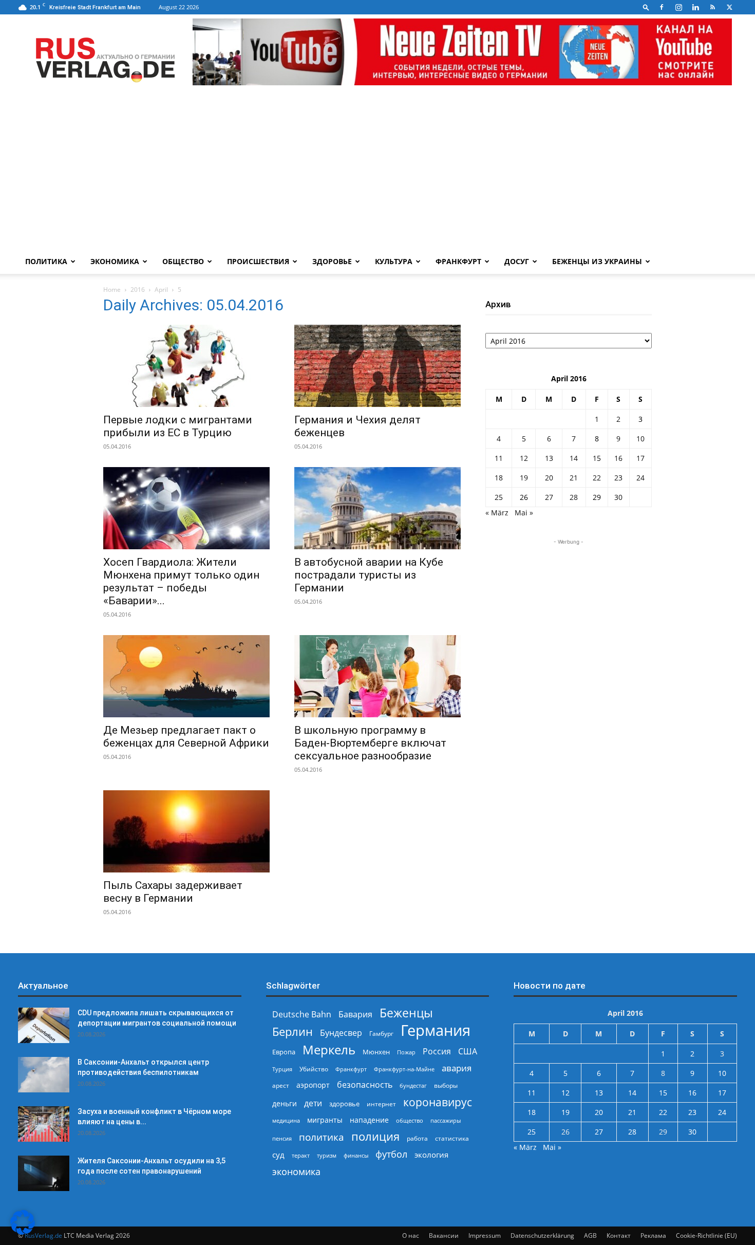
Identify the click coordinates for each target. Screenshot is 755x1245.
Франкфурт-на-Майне (404, 1069)
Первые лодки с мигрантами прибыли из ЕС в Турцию (177, 426)
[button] (646, 7)
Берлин (292, 1031)
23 (618, 477)
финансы (356, 1155)
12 (524, 458)
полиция (375, 1136)
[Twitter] (729, 7)
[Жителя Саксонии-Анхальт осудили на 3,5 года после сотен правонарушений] (43, 1173)
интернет (381, 1104)
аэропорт (313, 1085)
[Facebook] (661, 7)
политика (321, 1136)
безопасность (364, 1085)
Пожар (406, 1052)
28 (574, 497)
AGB (590, 1235)
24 (640, 477)
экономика (296, 1171)
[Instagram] (678, 7)
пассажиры (445, 1120)
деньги (284, 1103)
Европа (283, 1052)
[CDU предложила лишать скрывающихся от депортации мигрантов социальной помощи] (43, 1025)
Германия (435, 1030)
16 (618, 458)
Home (112, 289)
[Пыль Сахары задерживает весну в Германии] (186, 831)
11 (499, 458)
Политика (46, 261)
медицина (286, 1120)
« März (496, 512)
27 (549, 497)
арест (280, 1085)
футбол (391, 1154)
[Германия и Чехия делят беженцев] (377, 366)
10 (640, 438)
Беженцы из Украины (597, 261)
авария (456, 1068)
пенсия (282, 1138)
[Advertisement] (377, 172)
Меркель (329, 1049)
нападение (369, 1120)
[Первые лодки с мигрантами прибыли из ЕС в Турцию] (186, 366)
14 (574, 458)
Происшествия (258, 261)
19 (524, 477)
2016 (137, 289)
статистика (452, 1138)
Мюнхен (376, 1051)
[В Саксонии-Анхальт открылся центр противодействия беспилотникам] (43, 1074)
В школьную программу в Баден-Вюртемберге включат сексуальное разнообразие (370, 743)
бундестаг (413, 1085)
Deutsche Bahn (301, 1014)
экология (431, 1154)
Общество (183, 261)
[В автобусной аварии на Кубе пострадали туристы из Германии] (377, 508)
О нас (410, 1235)
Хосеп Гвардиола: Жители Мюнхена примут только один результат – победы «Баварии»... (181, 581)
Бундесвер (341, 1033)
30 (618, 497)
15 (597, 458)
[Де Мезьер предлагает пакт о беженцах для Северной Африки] (186, 676)
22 (597, 477)
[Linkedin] (695, 7)
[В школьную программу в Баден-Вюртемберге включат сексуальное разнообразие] (377, 676)
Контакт (619, 1235)
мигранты (325, 1120)
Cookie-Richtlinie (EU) (706, 1235)
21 (574, 477)
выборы (446, 1085)
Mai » (524, 512)
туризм (326, 1155)
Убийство (313, 1069)
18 (499, 477)
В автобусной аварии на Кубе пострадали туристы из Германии (368, 575)
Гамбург (381, 1033)
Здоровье (332, 261)
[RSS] (712, 7)
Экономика (114, 261)
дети (313, 1103)
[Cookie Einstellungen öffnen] (22, 1232)
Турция (282, 1069)
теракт (301, 1155)
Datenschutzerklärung (542, 1235)
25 (499, 497)
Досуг (516, 261)
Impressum (484, 1235)
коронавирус (437, 1102)
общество (409, 1120)
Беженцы (406, 1013)
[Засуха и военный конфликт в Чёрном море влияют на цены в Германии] (43, 1124)
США (467, 1051)
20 (549, 477)
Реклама (653, 1235)
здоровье (344, 1103)
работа (417, 1138)
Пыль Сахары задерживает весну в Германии (172, 891)
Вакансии (444, 1235)
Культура (393, 261)
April (161, 289)
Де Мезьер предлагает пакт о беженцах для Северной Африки (186, 736)
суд (278, 1154)
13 (549, 458)
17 (640, 458)
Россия (437, 1051)
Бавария (355, 1014)
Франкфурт (458, 261)
